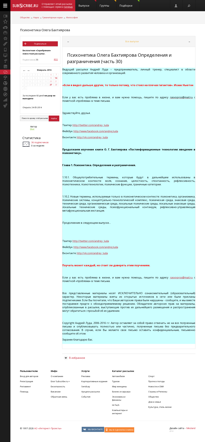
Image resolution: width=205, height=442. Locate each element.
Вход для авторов (29, 376)
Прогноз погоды (156, 381)
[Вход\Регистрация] (176, 5)
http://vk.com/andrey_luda (92, 253)
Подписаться (40, 43)
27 (51, 84)
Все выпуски (132, 41)
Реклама (85, 376)
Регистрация (26, 381)
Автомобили (118, 376)
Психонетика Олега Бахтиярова (45, 30)
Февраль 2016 (44, 70)
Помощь (24, 391)
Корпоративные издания (94, 381)
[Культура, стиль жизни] (5, 60)
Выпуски (83, 5)
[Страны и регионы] (5, 88)
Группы (104, 5)
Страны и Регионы (157, 391)
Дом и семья (154, 401)
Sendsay (85, 386)
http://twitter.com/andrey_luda (90, 125)
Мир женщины (119, 386)
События (85, 396)
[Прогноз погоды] (5, 77)
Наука (36, 17)
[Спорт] (5, 83)
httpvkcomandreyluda (92, 137)
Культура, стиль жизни (160, 407)
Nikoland (190, 428)
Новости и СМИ (156, 386)
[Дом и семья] (5, 38)
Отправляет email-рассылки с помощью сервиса (57, 5)
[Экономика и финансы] (5, 100)
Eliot (32, 129)
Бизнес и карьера (121, 391)
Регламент (25, 386)
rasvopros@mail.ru (181, 277)
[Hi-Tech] (5, 49)
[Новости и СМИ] (5, 66)
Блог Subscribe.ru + (60, 381)
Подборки (125, 5)
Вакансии (56, 391)
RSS (56, 59)
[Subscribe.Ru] (25, 5)
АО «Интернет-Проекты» (48, 428)
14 (56, 78)
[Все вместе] (5, 16)
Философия (72, 17)
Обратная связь (59, 396)
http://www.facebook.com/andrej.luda (95, 131)
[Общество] (5, 72)
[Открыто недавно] (5, 21)
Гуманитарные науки (52, 17)
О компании (57, 376)
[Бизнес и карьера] (5, 32)
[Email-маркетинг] (5, 105)
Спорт (151, 376)
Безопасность (58, 386)
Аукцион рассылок (90, 391)
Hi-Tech (115, 405)
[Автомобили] (5, 27)
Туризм (115, 381)
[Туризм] (5, 94)
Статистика (31, 138)
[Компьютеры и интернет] (5, 55)
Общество (25, 17)
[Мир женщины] (5, 44)
